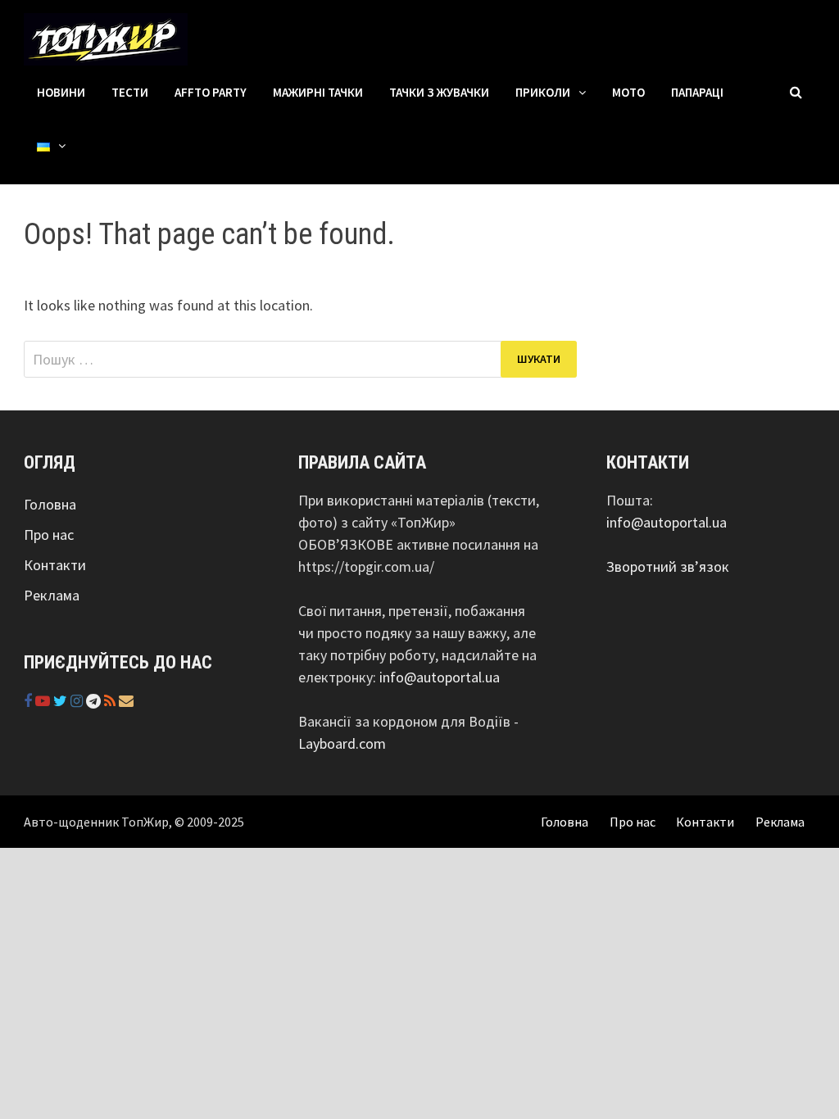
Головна (50, 504)
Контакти (55, 564)
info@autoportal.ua (439, 677)
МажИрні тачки (318, 92)
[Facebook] (29, 700)
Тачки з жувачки (439, 92)
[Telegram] (95, 700)
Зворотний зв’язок (667, 566)
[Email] (126, 700)
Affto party (211, 92)
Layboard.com (342, 743)
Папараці (697, 92)
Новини (61, 92)
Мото (628, 92)
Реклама (51, 595)
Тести (129, 92)
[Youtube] (44, 700)
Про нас (49, 534)
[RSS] (111, 700)
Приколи (542, 92)
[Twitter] (61, 700)
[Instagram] (78, 700)
